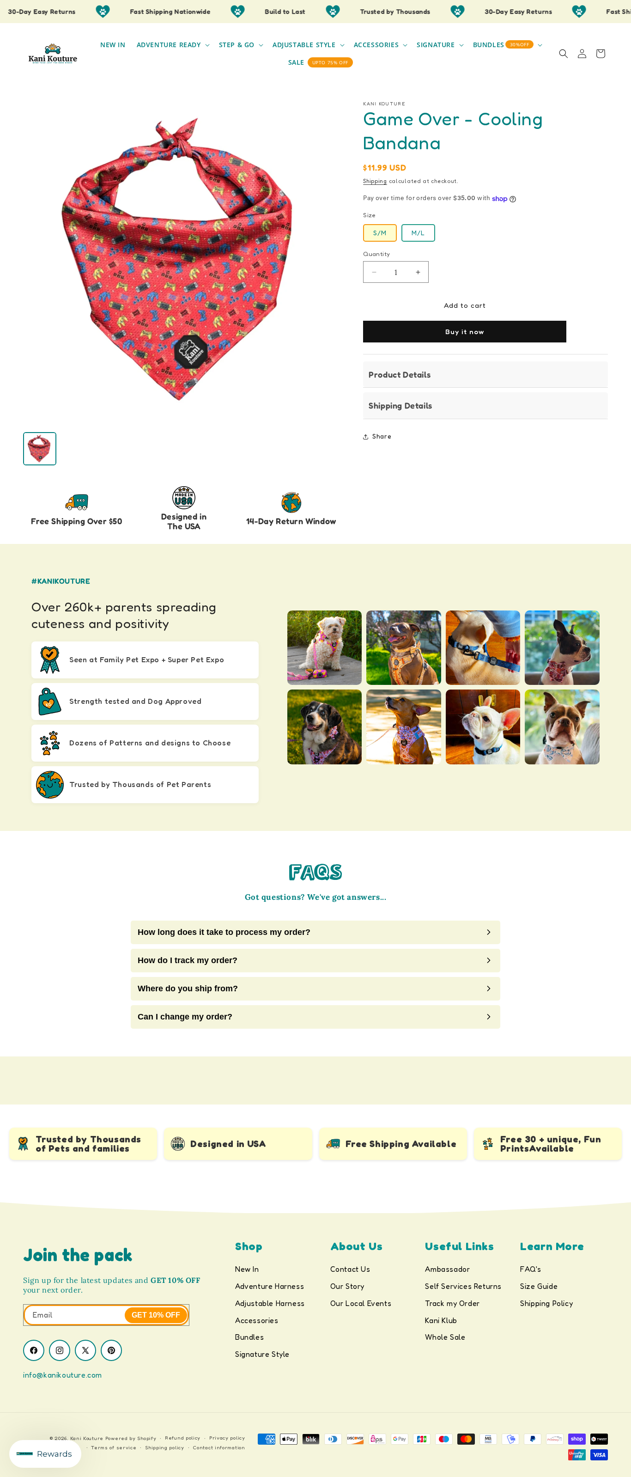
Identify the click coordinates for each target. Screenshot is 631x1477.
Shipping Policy (546, 1303)
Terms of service (113, 1447)
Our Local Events (361, 1303)
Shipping (375, 180)
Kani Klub (441, 1320)
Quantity (376, 253)
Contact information (219, 1447)
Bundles (249, 1337)
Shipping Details (400, 406)
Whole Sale (445, 1337)
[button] (172, 45)
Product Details (400, 375)
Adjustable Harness (270, 1303)
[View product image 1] (39, 448)
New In (247, 1269)
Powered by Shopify (131, 1438)
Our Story (347, 1286)
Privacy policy (227, 1438)
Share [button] (381, 436)
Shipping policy (164, 1447)
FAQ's (530, 1269)
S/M (380, 233)
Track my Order (452, 1303)
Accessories (257, 1320)
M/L (418, 233)
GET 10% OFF (156, 1315)
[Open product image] (184, 261)
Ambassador (447, 1269)
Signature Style (262, 1354)
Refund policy (182, 1438)
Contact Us (350, 1269)
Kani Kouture (86, 1438)
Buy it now (464, 332)
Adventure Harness (269, 1286)
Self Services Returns (463, 1286)
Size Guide (539, 1286)
